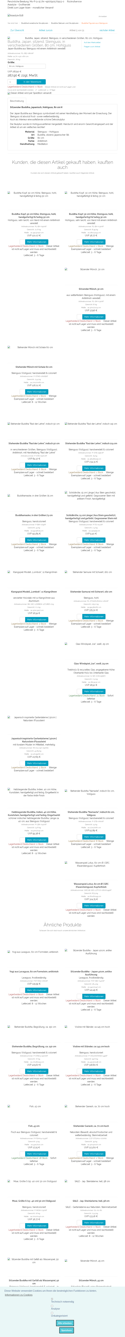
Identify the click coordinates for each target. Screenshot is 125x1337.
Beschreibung (17, 101)
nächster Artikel (107, 30)
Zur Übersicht (17, 30)
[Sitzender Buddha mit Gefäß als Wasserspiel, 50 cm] (34, 1260)
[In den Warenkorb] (22, 242)
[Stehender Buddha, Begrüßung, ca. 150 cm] (34, 1027)
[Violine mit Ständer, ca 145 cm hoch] (91, 1027)
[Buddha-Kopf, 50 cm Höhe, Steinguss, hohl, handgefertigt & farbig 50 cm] (34, 194)
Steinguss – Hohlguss (48, 132)
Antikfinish (42, 141)
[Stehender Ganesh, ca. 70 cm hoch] (91, 1106)
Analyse (55, 1308)
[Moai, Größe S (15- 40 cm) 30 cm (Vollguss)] (34, 1181)
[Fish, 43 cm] (34, 1106)
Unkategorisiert (59, 1315)
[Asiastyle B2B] (15, 15)
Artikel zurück (45, 30)
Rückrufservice (74, 1)
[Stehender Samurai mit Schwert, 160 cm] (91, 572)
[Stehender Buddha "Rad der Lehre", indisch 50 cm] (34, 423)
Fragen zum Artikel (92, 47)
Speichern (66, 1330)
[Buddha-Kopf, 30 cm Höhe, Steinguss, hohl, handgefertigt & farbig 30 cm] (91, 194)
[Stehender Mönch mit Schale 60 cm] (34, 347)
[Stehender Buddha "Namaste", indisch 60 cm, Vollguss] (91, 792)
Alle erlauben (65, 1323)
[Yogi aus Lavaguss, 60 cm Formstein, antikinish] (34, 952)
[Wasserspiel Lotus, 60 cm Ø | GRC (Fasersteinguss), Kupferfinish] (91, 864)
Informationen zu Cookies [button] (18, 1295)
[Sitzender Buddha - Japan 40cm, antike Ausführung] (91, 952)
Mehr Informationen (36, 242)
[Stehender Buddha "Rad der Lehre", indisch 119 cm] (91, 423)
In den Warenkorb (32, 82)
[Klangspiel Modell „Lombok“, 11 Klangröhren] (34, 572)
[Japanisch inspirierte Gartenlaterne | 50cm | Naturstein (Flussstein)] (34, 719)
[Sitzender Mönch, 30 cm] (91, 269)
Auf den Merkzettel (92, 42)
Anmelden (103, 16)
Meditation (43, 144)
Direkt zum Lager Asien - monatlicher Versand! (31, 7)
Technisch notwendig (62, 1301)
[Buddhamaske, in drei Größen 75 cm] (34, 495)
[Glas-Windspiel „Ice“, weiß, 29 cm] (91, 644)
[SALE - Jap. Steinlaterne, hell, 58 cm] (91, 1181)
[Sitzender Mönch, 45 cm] (91, 1260)
